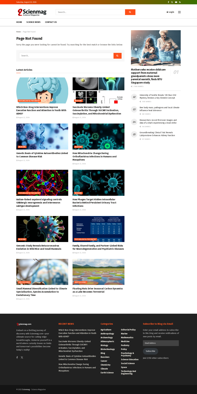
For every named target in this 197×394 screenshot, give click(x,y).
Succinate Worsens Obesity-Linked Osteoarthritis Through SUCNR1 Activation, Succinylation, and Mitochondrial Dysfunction (97, 110)
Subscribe (150, 351)
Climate (104, 369)
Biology (104, 345)
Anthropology (107, 333)
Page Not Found (29, 32)
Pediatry (125, 345)
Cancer (104, 361)
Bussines (105, 357)
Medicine (78, 101)
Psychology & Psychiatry (29, 101)
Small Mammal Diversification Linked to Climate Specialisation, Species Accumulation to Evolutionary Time (41, 291)
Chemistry (105, 365)
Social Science (128, 363)
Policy (124, 349)
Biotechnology (108, 349)
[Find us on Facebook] (168, 2)
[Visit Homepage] (32, 12)
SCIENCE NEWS (33, 22)
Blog (103, 353)
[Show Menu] (179, 12)
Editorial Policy (128, 330)
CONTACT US (51, 22)
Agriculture (106, 330)
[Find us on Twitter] (172, 2)
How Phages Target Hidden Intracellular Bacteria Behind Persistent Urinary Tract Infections (94, 202)
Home (18, 32)
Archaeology (107, 337)
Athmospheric (107, 341)
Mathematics (127, 337)
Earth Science (24, 282)
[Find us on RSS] (180, 2)
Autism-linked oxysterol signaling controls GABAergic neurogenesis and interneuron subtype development (39, 202)
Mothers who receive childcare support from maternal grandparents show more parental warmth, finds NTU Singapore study (148, 76)
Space (124, 367)
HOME (19, 22)
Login (171, 12)
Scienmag (26, 390)
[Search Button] (130, 12)
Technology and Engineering (128, 372)
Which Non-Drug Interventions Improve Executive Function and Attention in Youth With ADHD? (41, 110)
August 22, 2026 (23, 117)
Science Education (129, 359)
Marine (124, 333)
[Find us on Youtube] (176, 2)
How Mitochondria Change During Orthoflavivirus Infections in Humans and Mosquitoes (94, 156)
